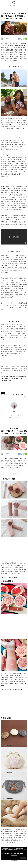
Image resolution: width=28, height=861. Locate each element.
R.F (4, 38)
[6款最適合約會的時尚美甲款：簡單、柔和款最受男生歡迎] (14, 841)
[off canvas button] (2, 2)
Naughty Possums (6, 188)
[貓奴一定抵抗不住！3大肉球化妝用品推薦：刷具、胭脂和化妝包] (14, 443)
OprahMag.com (6, 380)
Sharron (21, 396)
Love (13, 10)
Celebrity (8, 10)
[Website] (14, 421)
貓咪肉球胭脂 (11, 796)
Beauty (12, 428)
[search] (25, 2)
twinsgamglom (17, 652)
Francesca (14, 392)
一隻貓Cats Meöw (11, 558)
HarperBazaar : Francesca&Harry (16, 376)
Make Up (16, 428)
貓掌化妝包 (18, 796)
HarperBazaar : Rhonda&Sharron (12, 378)
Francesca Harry (10, 394)
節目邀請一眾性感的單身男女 (16, 46)
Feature (8, 392)
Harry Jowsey (20, 394)
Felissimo (9, 789)
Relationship (18, 10)
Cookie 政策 (14, 855)
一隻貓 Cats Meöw (22, 794)
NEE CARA (14, 794)
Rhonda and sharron (12, 396)
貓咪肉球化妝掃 (5, 796)
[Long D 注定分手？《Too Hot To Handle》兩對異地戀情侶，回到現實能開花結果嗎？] (14, 28)
